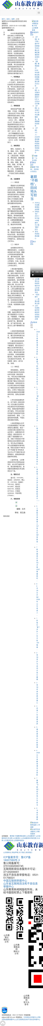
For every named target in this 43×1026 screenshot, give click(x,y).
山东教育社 (17, 838)
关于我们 (22, 852)
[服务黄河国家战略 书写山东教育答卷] (35, 25)
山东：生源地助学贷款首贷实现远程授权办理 (37, 312)
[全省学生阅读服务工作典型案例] (35, 831)
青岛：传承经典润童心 (37, 234)
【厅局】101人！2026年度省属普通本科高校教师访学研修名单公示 (37, 140)
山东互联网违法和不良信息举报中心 (28, 1019)
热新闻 (34, 322)
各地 (8, 19)
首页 (3, 19)
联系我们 (29, 852)
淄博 (12, 19)
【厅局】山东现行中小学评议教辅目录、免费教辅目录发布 (37, 116)
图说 (34, 162)
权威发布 (35, 32)
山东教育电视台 (18, 840)
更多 (31, 35)
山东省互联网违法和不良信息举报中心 (20, 884)
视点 (34, 241)
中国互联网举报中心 (15, 880)
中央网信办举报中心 (30, 1017)
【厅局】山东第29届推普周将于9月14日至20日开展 (37, 96)
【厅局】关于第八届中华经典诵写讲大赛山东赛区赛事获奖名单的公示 (37, 48)
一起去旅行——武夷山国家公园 (37, 298)
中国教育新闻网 (20, 836)
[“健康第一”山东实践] (35, 158)
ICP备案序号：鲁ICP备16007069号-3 (17, 858)
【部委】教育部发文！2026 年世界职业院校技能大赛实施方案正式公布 (37, 73)
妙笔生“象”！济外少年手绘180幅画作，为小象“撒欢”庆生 (37, 220)
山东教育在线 (8, 840)
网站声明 (15, 852)
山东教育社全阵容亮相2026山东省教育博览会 (37, 285)
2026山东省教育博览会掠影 (37, 205)
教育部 (12, 836)
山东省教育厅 (30, 836)
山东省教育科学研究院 (28, 838)
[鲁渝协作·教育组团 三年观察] (35, 824)
